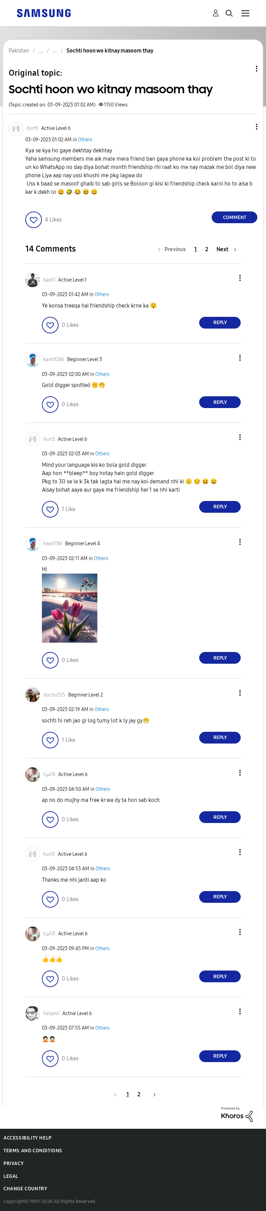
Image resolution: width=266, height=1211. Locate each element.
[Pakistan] (44, 12)
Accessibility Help (27, 1138)
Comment (234, 217)
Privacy (13, 1163)
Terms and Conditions (32, 1151)
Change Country (25, 1189)
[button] (245, 126)
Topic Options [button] (244, 68)
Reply (220, 322)
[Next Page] (152, 1094)
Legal (10, 1176)
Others (85, 140)
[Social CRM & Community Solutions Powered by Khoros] (236, 1113)
